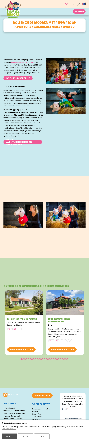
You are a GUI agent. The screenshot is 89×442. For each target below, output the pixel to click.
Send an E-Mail (42, 395)
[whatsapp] (5, 394)
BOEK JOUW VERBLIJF (18, 78)
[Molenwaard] (13, 9)
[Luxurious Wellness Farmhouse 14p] (65, 302)
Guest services (37, 419)
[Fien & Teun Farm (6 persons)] (24, 302)
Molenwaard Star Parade (12, 418)
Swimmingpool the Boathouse (14, 411)
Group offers (36, 414)
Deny (42, 436)
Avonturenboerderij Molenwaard (23, 62)
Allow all (9, 436)
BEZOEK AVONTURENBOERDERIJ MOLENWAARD (19, 142)
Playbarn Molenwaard (11, 416)
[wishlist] (66, 3)
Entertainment (9, 408)
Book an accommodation (41, 409)
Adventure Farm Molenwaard (14, 413)
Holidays (35, 411)
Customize (25, 436)
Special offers (37, 417)
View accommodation (21, 349)
